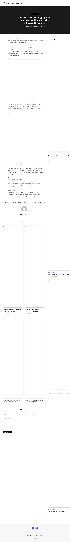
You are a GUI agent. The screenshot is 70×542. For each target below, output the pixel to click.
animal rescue (7, 202)
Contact (39, 532)
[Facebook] (4, 42)
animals (14, 202)
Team (34, 532)
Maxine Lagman (29, 26)
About (30, 532)
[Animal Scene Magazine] (12, 3)
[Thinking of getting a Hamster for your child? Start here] (13, 266)
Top (35, 538)
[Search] (66, 3)
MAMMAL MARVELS (52, 153)
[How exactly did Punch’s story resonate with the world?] (35, 266)
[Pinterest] (4, 48)
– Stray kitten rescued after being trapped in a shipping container (24, 196)
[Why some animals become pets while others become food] (13, 357)
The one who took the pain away (56, 511)
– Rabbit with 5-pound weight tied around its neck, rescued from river (25, 194)
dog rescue (26, 202)
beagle (19, 202)
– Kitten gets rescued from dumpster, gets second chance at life (23, 192)
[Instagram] (36, 528)
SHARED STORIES (51, 509)
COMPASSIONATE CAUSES (53, 272)
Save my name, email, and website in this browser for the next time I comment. (18, 429)
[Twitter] (4, 45)
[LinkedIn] (4, 50)
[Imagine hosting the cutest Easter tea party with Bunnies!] (35, 357)
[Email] (4, 53)
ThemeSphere (33, 535)
